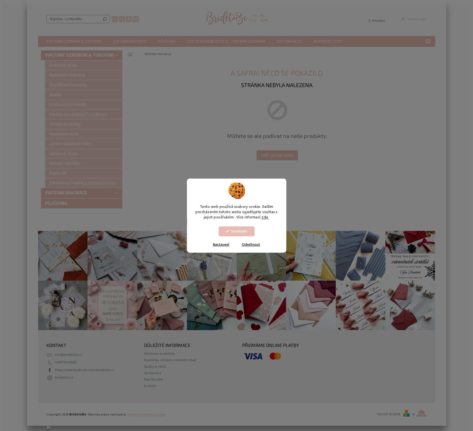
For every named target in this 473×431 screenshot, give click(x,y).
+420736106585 (65, 362)
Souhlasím (239, 231)
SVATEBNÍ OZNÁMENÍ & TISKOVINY (80, 55)
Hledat (104, 19)
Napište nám (153, 379)
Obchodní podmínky (159, 353)
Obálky (55, 95)
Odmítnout (251, 244)
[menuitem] (74, 41)
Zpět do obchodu (277, 155)
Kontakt (150, 385)
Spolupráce (152, 372)
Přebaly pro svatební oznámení (78, 114)
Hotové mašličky (64, 163)
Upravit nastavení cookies (146, 414)
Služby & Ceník (155, 366)
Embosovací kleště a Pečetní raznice (83, 183)
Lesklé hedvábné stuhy (70, 144)
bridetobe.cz (64, 377)
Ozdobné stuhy (63, 65)
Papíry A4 (57, 173)
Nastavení (221, 244)
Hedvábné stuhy (64, 134)
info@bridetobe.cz (68, 354)
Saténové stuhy (63, 154)
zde (264, 217)
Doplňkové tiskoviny (68, 85)
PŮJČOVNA (56, 203)
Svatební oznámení (67, 75)
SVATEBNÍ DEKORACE (66, 193)
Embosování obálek (67, 104)
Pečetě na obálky (65, 124)
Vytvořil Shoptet (388, 414)
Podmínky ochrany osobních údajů (170, 359)
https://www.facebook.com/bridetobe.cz (85, 369)
